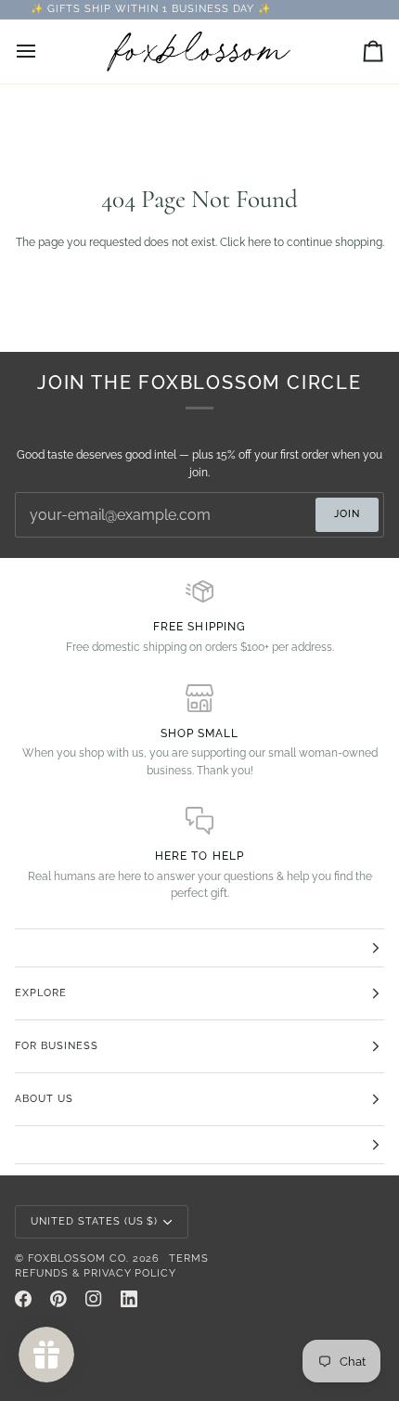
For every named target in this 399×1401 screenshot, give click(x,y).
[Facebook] (23, 1299)
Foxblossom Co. (78, 1258)
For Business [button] (56, 1046)
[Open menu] (43, 51)
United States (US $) (94, 1221)
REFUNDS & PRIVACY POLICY (95, 1273)
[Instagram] (93, 1299)
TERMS (189, 1258)
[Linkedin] (129, 1299)
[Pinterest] (58, 1299)
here (259, 242)
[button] (199, 947)
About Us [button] (44, 1099)
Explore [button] (41, 993)
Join (347, 514)
